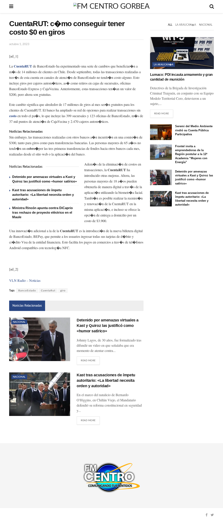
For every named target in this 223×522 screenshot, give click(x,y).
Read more (88, 360)
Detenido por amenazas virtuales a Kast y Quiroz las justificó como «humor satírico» (108, 325)
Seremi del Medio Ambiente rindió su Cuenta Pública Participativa (194, 130)
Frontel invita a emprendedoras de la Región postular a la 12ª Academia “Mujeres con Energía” (191, 154)
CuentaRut (48, 290)
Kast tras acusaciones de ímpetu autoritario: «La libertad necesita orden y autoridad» (43, 194)
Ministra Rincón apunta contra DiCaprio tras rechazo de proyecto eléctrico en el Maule (42, 212)
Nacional (19, 322)
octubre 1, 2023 (19, 44)
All (170, 25)
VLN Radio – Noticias (25, 280)
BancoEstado (27, 290)
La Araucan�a (185, 25)
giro (63, 290)
